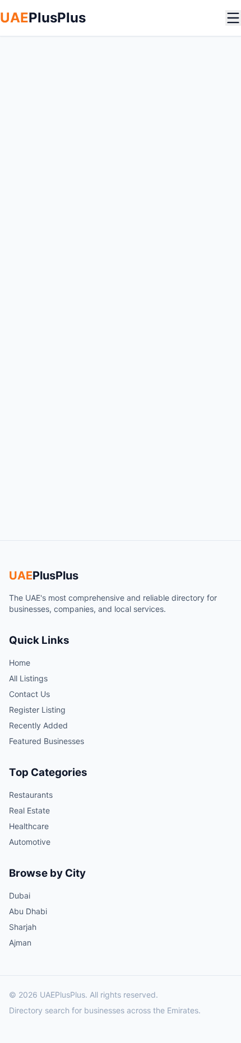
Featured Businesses (46, 741)
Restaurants (31, 794)
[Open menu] (233, 18)
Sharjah (22, 927)
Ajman (20, 942)
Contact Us (29, 694)
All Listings (28, 678)
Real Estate (29, 810)
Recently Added (38, 725)
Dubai (19, 895)
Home (19, 662)
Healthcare (29, 826)
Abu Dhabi (28, 911)
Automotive (29, 841)
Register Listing (37, 709)
